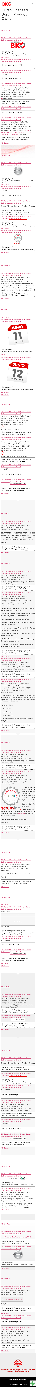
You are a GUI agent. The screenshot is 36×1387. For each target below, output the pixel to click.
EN (2, 98)
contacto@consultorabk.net (14, 1299)
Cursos (29, 132)
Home (27, 130)
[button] (32, 3)
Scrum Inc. (21, 813)
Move (8, 40)
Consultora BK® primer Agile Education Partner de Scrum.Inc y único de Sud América (18, 1370)
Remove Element (15, 40)
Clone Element (14, 38)
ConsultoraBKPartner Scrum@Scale (18, 1237)
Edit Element (5, 38)
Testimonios (5, 134)
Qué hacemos (19, 132)
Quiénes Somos (6, 132)
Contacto (15, 134)
